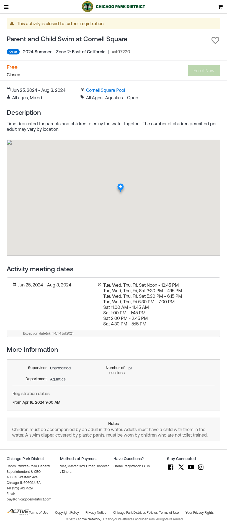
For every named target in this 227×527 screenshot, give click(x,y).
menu (6, 7)
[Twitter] (181, 470)
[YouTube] (191, 470)
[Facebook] (171, 470)
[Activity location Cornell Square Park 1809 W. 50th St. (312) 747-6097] (120, 184)
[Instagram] (201, 470)
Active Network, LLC (93, 519)
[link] (105, 90)
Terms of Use (169, 513)
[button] (215, 40)
